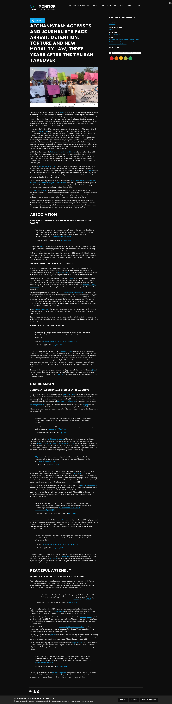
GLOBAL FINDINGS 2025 (79, 5)
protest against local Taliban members (71, 627)
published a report (69, 395)
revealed (71, 278)
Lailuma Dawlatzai (64, 273)
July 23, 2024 (58, 345)
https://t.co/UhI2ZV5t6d (51, 341)
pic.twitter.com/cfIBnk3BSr (44, 663)
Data (109, 5)
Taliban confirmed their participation (62, 152)
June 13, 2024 (72, 603)
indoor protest (59, 611)
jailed (94, 370)
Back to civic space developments (126, 53)
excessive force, (121, 42)
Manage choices (149, 699)
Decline (134, 699)
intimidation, (126, 39)
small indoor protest (59, 673)
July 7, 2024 (63, 433)
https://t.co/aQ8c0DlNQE (47, 461)
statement (89, 171)
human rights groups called (48, 166)
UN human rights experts (38, 191)
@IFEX (61, 508)
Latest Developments (114, 34)
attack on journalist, (135, 39)
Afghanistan (112, 24)
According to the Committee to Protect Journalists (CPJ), (55, 443)
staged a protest (85, 617)
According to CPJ (79, 473)
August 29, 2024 (61, 666)
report (42, 247)
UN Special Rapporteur (40, 309)
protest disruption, (114, 39)
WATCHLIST (119, 5)
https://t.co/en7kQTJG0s (51, 544)
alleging (85, 405)
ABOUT (140, 5)
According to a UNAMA (37, 405)
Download (39, 20)
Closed (111, 29)
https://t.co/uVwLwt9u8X (71, 508)
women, (121, 39)
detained (60, 374)
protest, (127, 42)
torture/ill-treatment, (135, 42)
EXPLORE (131, 5)
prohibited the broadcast (55, 439)
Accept (123, 699)
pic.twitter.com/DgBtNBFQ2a (44, 510)
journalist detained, (122, 44)
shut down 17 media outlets (66, 401)
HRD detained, (113, 42)
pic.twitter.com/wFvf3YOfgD (61, 237)
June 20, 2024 (54, 465)
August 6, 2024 (58, 548)
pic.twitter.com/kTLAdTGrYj (57, 429)
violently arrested (66, 351)
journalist (53, 559)
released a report (42, 131)
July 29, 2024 (72, 513)
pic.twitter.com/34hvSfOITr (69, 544)
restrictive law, (113, 44)
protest (52, 635)
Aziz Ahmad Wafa (64, 556)
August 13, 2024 (65, 240)
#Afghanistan (39, 457)
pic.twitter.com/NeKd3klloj (68, 341)
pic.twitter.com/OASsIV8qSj (82, 599)
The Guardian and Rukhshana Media (72, 293)
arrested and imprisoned (88, 486)
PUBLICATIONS (98, 5)
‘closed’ (61, 113)
